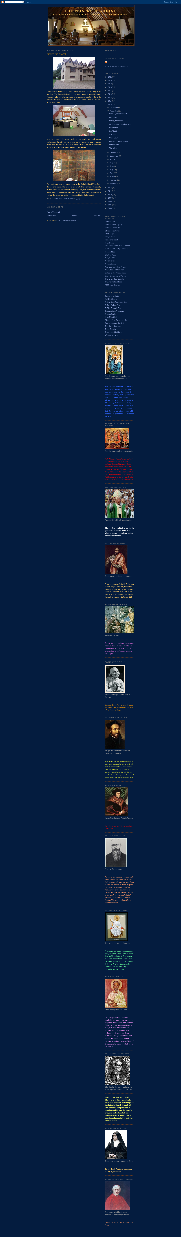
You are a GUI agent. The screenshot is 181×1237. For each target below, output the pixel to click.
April (112, 173)
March (112, 177)
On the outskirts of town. (118, 141)
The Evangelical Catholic (114, 279)
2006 (110, 208)
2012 (110, 188)
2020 (110, 80)
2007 (110, 205)
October (113, 153)
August (113, 159)
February (113, 180)
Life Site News (110, 255)
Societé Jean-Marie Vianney (116, 276)
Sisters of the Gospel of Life (116, 320)
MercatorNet (109, 261)
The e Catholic (110, 329)
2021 (110, 77)
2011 (110, 191)
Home (74, 216)
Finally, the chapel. (116, 121)
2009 (110, 198)
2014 (110, 101)
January (113, 183)
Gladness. (113, 117)
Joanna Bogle (110, 314)
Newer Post (51, 216)
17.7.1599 (113, 131)
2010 (110, 195)
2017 (110, 91)
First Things (109, 243)
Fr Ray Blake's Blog (112, 305)
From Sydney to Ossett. (118, 114)
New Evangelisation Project (115, 267)
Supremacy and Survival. (114, 323)
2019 (110, 84)
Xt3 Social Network (112, 285)
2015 (110, 98)
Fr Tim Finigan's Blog (113, 308)
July (112, 163)
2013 (110, 104)
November (114, 111)
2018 (110, 87)
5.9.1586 (112, 134)
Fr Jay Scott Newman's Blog (116, 302)
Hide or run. (113, 128)
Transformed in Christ (113, 282)
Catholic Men (110, 222)
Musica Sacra (110, 264)
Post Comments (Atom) (67, 220)
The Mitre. (113, 148)
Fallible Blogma (111, 299)
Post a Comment (53, 212)
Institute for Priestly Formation (116, 249)
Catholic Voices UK (112, 228)
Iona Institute (110, 252)
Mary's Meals (110, 258)
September (114, 156)
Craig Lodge (109, 234)
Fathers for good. (111, 240)
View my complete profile (116, 66)
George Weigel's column (114, 311)
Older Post (97, 216)
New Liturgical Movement (114, 270)
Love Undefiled (110, 317)
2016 (110, 94)
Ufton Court (113, 138)
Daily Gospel (110, 237)
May (112, 170)
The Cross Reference (113, 326)
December (114, 107)
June (112, 166)
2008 (110, 201)
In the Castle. (114, 145)
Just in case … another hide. (120, 124)
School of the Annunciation (115, 273)
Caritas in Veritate (112, 296)
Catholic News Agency (113, 225)
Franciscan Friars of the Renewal (117, 246)
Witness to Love (111, 335)
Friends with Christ (91, 11)
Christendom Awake (112, 231)
